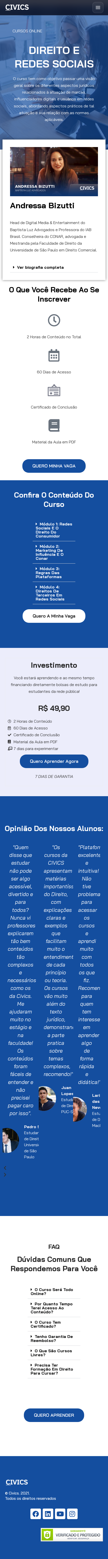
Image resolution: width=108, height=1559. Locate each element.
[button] (54, 267)
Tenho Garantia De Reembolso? (52, 1338)
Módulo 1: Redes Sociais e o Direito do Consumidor (54, 529)
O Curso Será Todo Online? (52, 1291)
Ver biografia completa (40, 267)
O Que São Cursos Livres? (51, 1352)
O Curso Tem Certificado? (46, 1324)
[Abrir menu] (97, 7)
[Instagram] (72, 1514)
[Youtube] (60, 1514)
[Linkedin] (48, 1514)
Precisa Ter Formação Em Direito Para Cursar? (52, 1369)
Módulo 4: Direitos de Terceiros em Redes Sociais (50, 592)
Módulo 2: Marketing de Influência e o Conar (50, 552)
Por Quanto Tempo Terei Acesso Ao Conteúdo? (52, 1307)
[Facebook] (35, 1514)
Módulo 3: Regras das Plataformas (49, 572)
